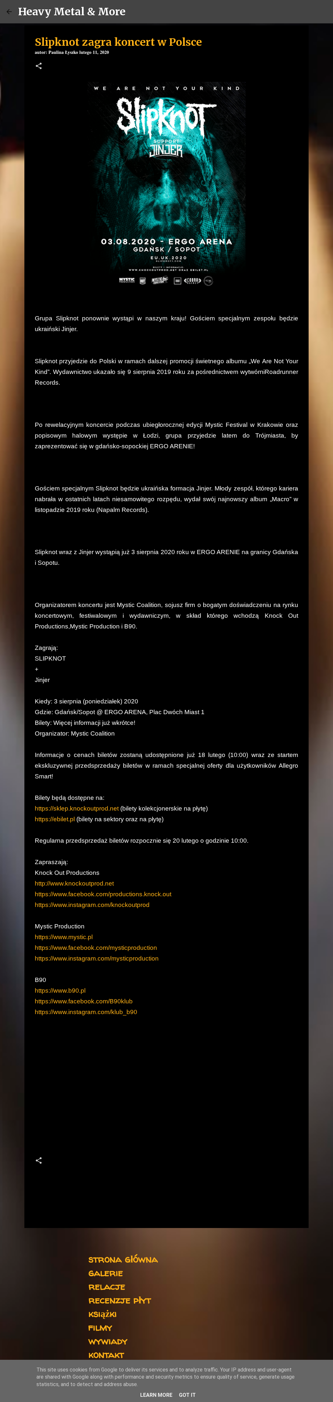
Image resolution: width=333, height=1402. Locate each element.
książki (102, 1313)
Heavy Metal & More (72, 11)
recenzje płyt (119, 1299)
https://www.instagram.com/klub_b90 (86, 1012)
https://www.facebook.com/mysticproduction (96, 947)
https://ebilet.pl (55, 819)
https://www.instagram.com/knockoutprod (92, 904)
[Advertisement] (166, 1094)
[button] (39, 66)
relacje (106, 1286)
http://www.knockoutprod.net (74, 883)
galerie (105, 1272)
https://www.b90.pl (60, 990)
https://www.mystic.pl (64, 937)
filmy (100, 1327)
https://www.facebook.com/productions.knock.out (103, 894)
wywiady (107, 1340)
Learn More (156, 1395)
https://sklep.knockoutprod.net (77, 808)
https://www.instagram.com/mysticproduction (97, 958)
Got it (187, 1395)
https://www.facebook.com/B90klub (84, 1001)
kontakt (106, 1354)
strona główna (123, 1258)
